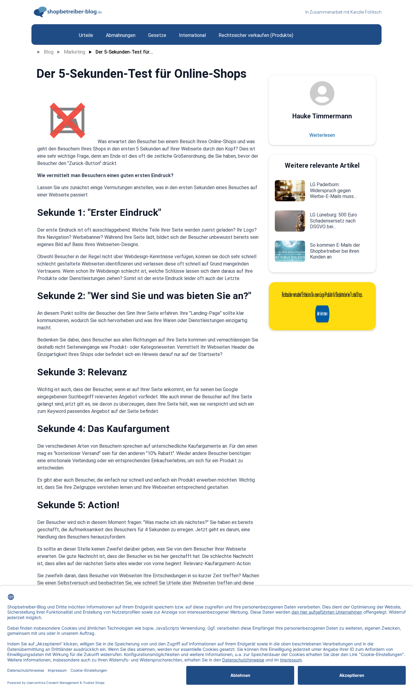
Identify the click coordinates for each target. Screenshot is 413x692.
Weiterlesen (322, 135)
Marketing (74, 52)
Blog (49, 52)
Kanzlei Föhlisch (366, 12)
